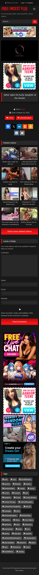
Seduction (28, 524)
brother (28, 484)
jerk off (28, 506)
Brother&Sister (9, 488)
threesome (16, 547)
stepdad (28, 533)
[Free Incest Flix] (16, 9)
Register (30, 3)
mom (18, 511)
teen (5, 547)
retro (17, 524)
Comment (5, 253)
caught (22, 488)
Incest (11, 118)
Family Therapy (9, 502)
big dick (7, 484)
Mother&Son (26, 515)
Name (4, 280)
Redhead (7, 524)
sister (20, 529)
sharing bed (8, 529)
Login (23, 3)
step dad (17, 533)
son (28, 529)
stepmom (22, 542)
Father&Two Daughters (12, 506)
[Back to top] (32, 569)
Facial (18, 497)
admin (23, 109)
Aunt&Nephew (26, 479)
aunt (14, 479)
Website (4, 298)
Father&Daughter (25, 118)
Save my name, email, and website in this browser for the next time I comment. (17, 314)
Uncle (28, 547)
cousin (6, 493)
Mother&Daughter (10, 515)
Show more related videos (19, 231)
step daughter (9, 542)
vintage (21, 551)
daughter (7, 497)
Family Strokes (31, 497)
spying (6, 533)
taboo (33, 542)
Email (4, 289)
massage (7, 511)
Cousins (17, 493)
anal (5, 479)
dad (26, 493)
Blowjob (17, 484)
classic (32, 488)
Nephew (7, 520)
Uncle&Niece (8, 551)
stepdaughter (30, 538)
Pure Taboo (29, 520)
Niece (17, 520)
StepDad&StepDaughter (12, 538)
